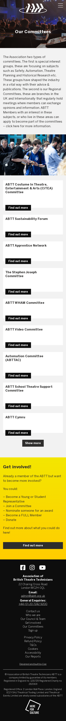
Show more (33, 443)
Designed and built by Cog (33, 664)
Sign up (33, 630)
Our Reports (33, 656)
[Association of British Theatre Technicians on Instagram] (32, 567)
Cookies (33, 649)
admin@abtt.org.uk (33, 596)
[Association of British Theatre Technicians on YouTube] (42, 567)
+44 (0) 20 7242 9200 (33, 604)
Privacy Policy (33, 637)
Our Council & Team (33, 619)
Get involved (33, 623)
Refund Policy (33, 641)
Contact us (33, 611)
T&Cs (33, 645)
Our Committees (33, 627)
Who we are (33, 615)
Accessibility (33, 653)
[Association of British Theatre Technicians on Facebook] (22, 567)
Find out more (18, 208)
